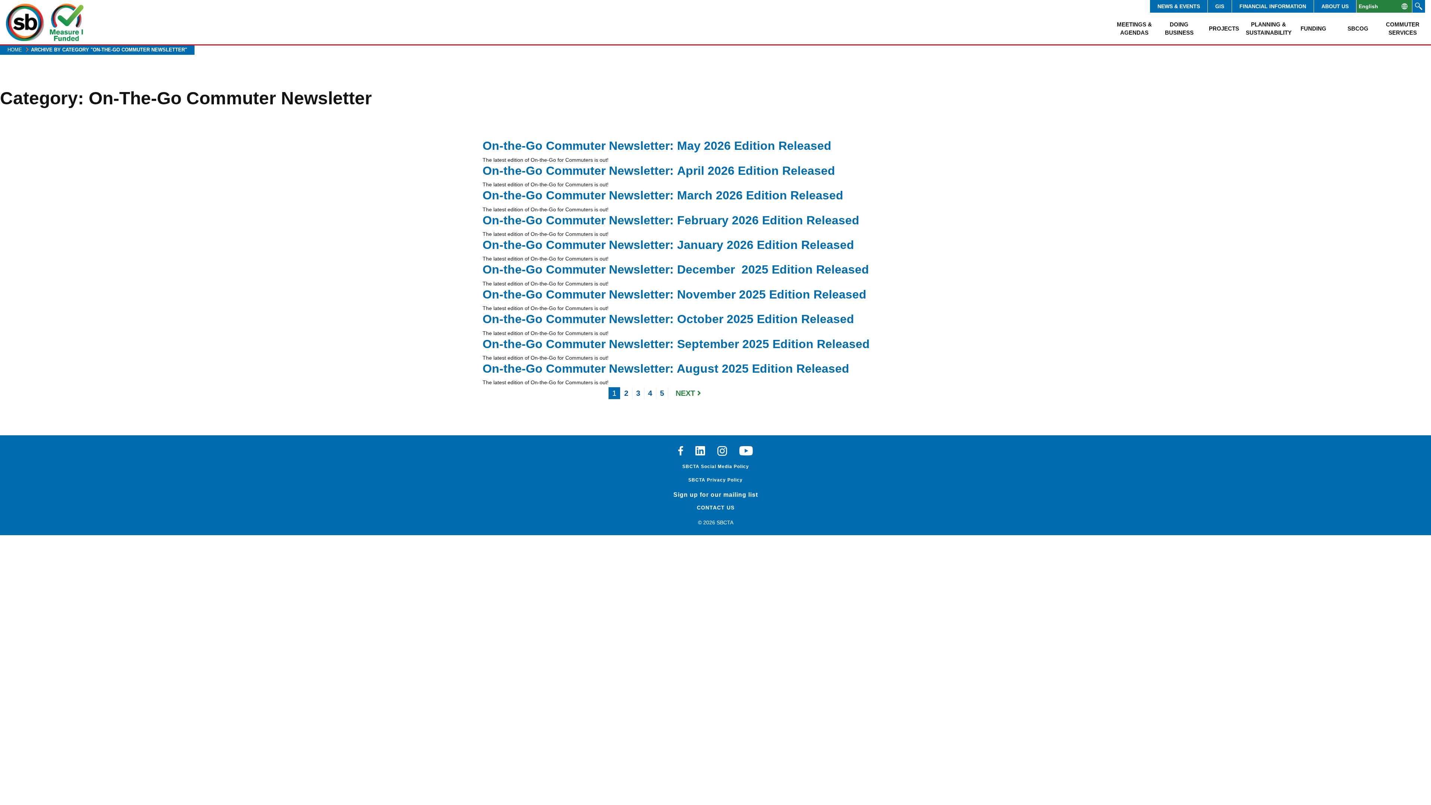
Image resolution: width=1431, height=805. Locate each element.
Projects (1224, 28)
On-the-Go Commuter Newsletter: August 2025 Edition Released (666, 368)
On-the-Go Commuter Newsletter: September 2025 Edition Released (676, 344)
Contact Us (716, 508)
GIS (1219, 6)
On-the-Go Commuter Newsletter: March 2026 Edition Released (663, 195)
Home (14, 50)
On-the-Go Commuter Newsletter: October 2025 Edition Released (668, 319)
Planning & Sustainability (1268, 28)
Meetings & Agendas (1134, 28)
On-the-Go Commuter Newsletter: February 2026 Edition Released (671, 220)
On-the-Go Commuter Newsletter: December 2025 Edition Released (676, 269)
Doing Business (1179, 28)
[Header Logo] (25, 22)
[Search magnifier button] (1418, 6)
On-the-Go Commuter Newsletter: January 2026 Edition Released (668, 245)
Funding (1313, 28)
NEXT (686, 393)
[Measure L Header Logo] (66, 22)
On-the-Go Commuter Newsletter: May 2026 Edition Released (657, 145)
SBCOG (1358, 28)
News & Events (1178, 6)
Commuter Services (1402, 28)
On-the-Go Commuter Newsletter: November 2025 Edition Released (674, 294)
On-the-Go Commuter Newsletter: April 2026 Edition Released (659, 170)
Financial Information (1272, 6)
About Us (1335, 6)
